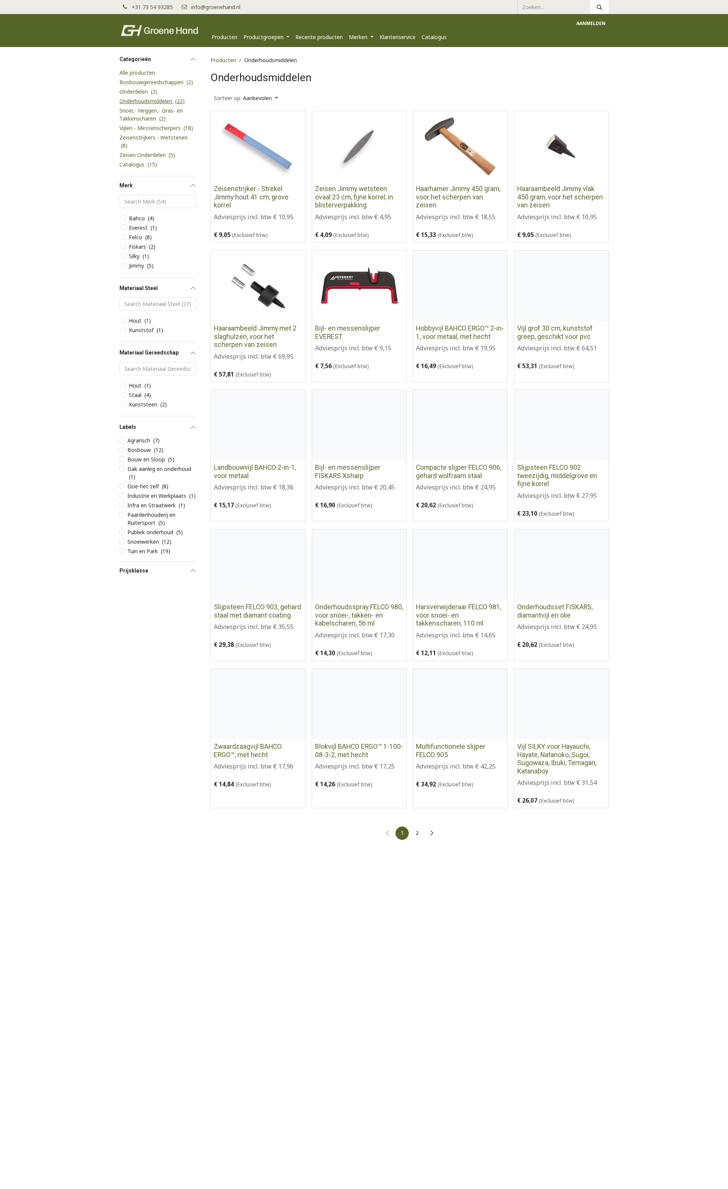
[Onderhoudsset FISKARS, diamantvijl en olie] (561, 564)
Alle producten (137, 72)
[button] (245, 98)
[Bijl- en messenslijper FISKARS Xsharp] (359, 425)
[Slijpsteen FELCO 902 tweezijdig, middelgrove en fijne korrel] (561, 425)
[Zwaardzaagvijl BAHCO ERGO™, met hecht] (258, 704)
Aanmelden (591, 23)
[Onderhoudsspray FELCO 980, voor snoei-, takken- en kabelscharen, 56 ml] (359, 564)
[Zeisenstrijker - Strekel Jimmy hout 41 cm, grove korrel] (258, 146)
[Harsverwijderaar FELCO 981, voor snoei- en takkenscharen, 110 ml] (460, 564)
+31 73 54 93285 (155, 7)
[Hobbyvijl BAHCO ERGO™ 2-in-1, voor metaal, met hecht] (460, 286)
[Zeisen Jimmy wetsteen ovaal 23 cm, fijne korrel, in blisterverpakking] (359, 146)
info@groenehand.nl (215, 7)
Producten (223, 60)
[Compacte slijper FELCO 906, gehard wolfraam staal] (460, 425)
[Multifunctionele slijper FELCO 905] (460, 704)
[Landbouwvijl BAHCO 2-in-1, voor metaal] (258, 425)
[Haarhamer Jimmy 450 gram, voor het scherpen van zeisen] (460, 146)
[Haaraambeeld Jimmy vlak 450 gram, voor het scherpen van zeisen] (561, 146)
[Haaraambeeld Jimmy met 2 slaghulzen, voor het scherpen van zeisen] (258, 286)
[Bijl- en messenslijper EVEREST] (359, 286)
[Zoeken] (599, 7)
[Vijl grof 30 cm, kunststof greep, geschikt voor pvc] (561, 286)
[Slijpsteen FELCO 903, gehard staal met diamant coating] (258, 564)
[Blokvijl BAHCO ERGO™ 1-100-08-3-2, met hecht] (359, 704)
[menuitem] (224, 37)
